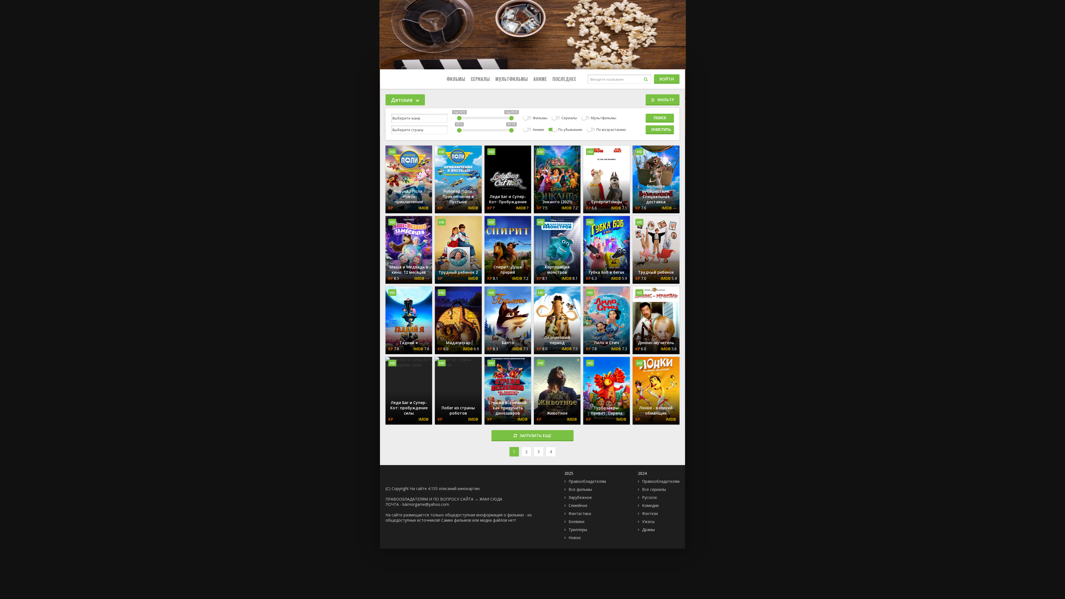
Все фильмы (580, 489)
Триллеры (578, 529)
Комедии (650, 505)
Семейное (578, 505)
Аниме (540, 79)
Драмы (648, 529)
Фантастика (580, 513)
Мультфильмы (511, 79)
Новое (575, 537)
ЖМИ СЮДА (491, 499)
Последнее (564, 79)
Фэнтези (650, 513)
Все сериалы (654, 489)
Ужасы (648, 521)
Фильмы (456, 79)
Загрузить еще (535, 435)
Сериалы (480, 79)
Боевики (576, 521)
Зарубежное (580, 497)
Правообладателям (587, 481)
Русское (649, 497)
